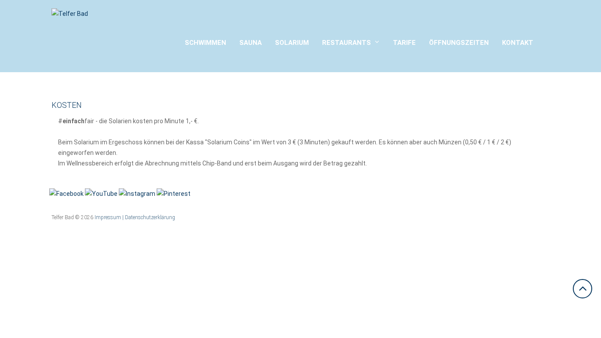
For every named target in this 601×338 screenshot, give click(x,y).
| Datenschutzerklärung (148, 217)
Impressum (108, 217)
